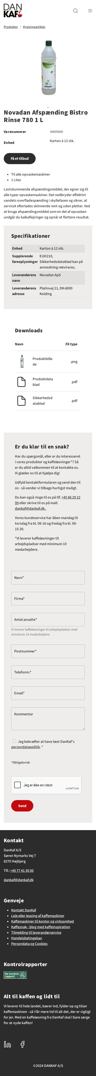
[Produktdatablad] (21, 381)
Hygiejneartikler (34, 27)
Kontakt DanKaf (23, 910)
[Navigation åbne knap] (90, 11)
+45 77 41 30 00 (22, 870)
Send (22, 805)
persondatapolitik (25, 747)
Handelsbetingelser (26, 938)
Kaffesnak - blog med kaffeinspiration (40, 927)
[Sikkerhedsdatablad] (21, 400)
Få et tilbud (20, 158)
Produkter (11, 27)
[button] (75, 10)
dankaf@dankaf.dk (19, 880)
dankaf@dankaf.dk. (30, 508)
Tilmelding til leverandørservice (36, 932)
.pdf (74, 381)
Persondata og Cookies (29, 943)
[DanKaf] (13, 10)
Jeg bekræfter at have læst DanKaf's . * (43, 744)
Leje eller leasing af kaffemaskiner (37, 915)
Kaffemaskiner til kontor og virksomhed (42, 921)
